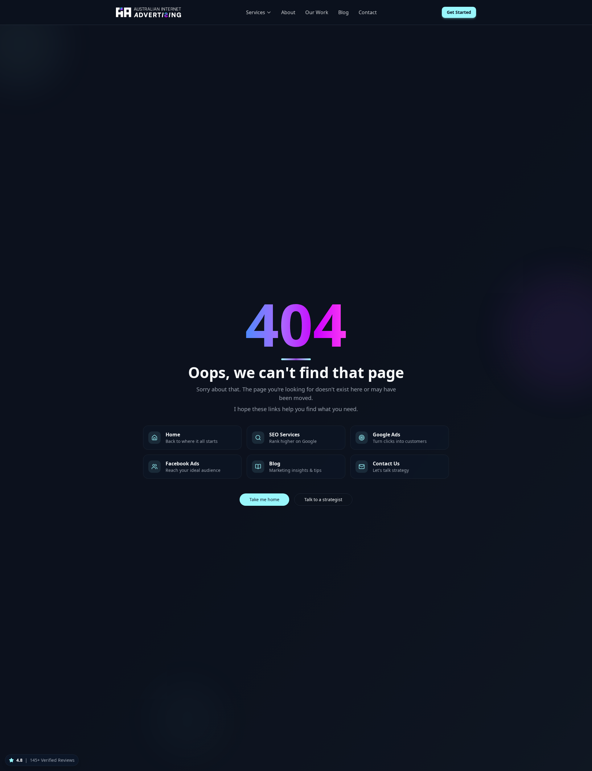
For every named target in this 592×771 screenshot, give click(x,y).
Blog (343, 12)
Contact (368, 12)
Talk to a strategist (323, 499)
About (288, 12)
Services (255, 12)
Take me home (264, 499)
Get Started (459, 12)
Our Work (316, 12)
